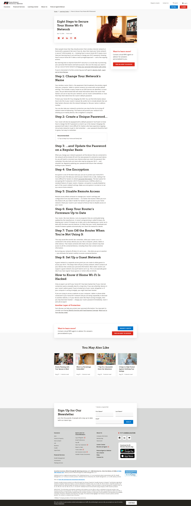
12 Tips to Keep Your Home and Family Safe (69, 138)
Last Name (119, 411)
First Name (99, 411)
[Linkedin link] (124, 438)
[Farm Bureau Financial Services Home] (13, 3)
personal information (85, 179)
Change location (129, 433)
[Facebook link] (119, 438)
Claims (183, 7)
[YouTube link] (129, 438)
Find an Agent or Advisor (123, 64)
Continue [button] (131, 503)
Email (97, 419)
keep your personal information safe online (92, 67)
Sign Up (128, 422)
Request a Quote (155, 3)
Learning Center (64, 11)
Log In (185, 3)
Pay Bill (173, 7)
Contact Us (165, 3)
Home (55, 11)
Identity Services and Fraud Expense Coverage (83, 310)
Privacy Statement (59, 504)
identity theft (96, 70)
